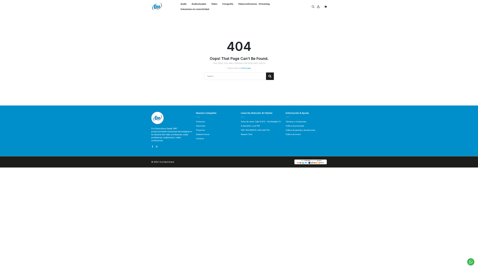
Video (214, 4)
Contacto (200, 138)
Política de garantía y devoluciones (300, 130)
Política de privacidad (295, 126)
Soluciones (200, 126)
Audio (183, 4)
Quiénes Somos (202, 134)
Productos (200, 121)
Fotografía (227, 4)
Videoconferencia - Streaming (254, 4)
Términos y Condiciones (296, 121)
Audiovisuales (199, 4)
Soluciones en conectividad (194, 9)
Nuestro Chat (246, 134)
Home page (246, 68)
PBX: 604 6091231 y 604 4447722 (255, 130)
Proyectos (200, 130)
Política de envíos (293, 134)
